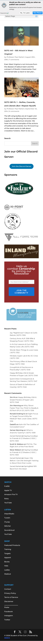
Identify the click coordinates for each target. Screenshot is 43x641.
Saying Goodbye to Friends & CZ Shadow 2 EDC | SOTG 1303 (24, 438)
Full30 (6, 486)
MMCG (7, 638)
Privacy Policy (10, 593)
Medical (7, 574)
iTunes (7, 522)
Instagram (8, 615)
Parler (6, 607)
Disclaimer (8, 601)
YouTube (8, 503)
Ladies (7, 570)
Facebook (8, 611)
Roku (6, 499)
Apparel (7, 557)
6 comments (14, 111)
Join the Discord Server (21, 166)
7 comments (14, 60)
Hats (6, 566)
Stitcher (7, 526)
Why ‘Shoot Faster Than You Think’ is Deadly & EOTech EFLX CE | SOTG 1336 (24, 407)
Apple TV (8, 490)
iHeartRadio (9, 514)
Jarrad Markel (15, 436)
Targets (7, 553)
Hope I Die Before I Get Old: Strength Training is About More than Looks (24, 460)
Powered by (3, 13)
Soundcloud (9, 530)
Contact (7, 589)
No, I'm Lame (25, 13)
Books (7, 562)
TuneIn (7, 518)
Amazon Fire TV (11, 494)
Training (7, 549)
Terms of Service (11, 597)
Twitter (7, 620)
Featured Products (12, 545)
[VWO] (9, 13)
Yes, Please (38, 13)
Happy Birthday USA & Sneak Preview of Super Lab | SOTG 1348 (23, 399)
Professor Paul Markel (15, 57)
